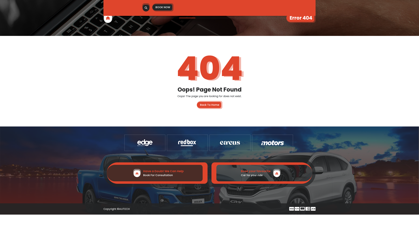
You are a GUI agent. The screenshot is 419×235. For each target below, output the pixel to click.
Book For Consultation (158, 175)
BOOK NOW (162, 7)
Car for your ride (252, 175)
